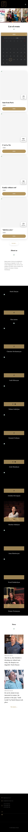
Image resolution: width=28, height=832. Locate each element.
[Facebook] (2, 812)
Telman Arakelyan (14, 409)
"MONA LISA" (7, 230)
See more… (14, 243)
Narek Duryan (14, 291)
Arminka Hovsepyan (14, 496)
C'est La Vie (6, 145)
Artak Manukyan (14, 467)
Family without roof (9, 187)
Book (14, 108)
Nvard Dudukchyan (14, 582)
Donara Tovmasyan (14, 611)
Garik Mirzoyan (14, 380)
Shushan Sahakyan (14, 524)
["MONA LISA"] (14, 213)
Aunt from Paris (8, 102)
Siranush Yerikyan (14, 438)
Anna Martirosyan (14, 553)
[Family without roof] (14, 170)
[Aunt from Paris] (14, 85)
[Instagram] (2, 814)
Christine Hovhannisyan (14, 351)
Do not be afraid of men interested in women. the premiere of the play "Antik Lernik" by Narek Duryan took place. (13, 697)
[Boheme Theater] (3, 4)
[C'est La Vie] (14, 128)
